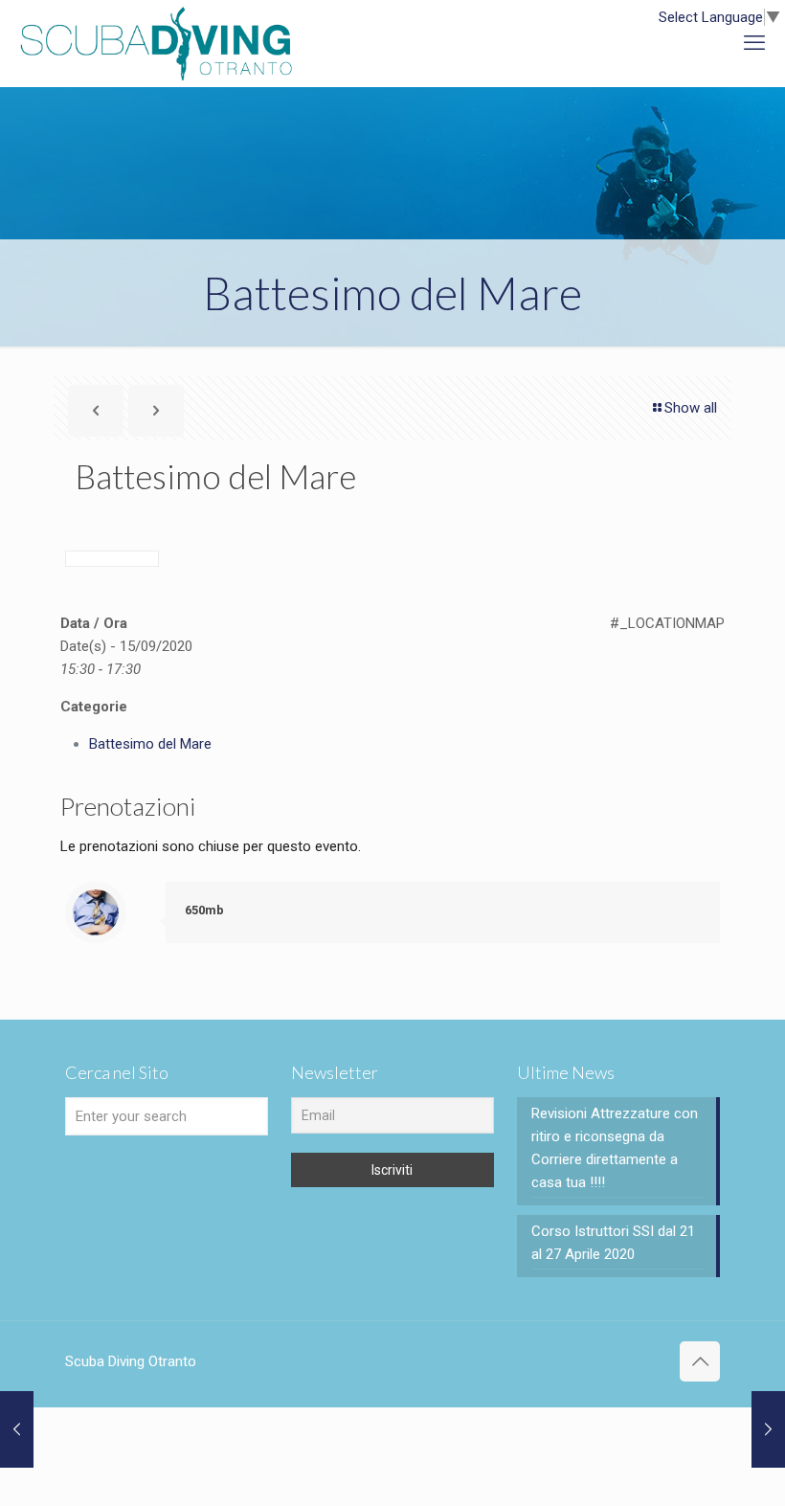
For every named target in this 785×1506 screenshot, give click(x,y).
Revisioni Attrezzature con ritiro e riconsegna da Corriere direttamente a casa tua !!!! (614, 1148)
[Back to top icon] (700, 1361)
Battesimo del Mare (150, 744)
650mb (204, 910)
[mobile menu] (754, 43)
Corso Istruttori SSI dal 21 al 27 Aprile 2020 (613, 1243)
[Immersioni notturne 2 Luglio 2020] (768, 1429)
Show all (690, 407)
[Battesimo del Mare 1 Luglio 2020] (17, 1429)
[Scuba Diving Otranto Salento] (156, 43)
